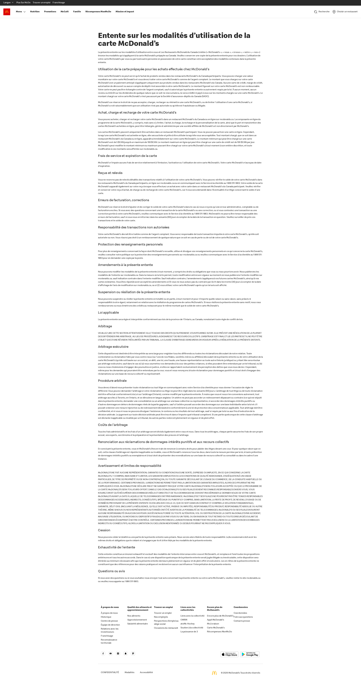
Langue (7, 3)
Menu (19, 12)
